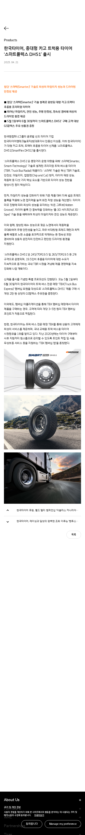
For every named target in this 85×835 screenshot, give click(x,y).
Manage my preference (62, 824)
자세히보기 (39, 815)
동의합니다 (32, 824)
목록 (73, 534)
